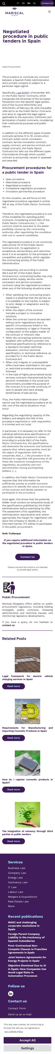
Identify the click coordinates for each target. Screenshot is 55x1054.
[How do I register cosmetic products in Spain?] (27, 774)
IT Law (12, 887)
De (23, 3)
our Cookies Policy (14, 1031)
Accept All (28, 1040)
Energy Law (15, 877)
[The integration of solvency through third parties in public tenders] (27, 825)
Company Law (17, 872)
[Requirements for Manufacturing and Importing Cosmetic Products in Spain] (27, 722)
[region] (27, 1036)
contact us (8, 625)
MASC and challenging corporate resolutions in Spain (23, 926)
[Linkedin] (13, 993)
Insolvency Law (18, 882)
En (29, 3)
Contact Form (17, 1008)
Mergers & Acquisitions (22, 896)
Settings (27, 1048)
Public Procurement (16, 597)
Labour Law (15, 891)
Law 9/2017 (22, 92)
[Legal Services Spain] (14, 12)
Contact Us (47, 3)
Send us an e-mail (20, 1014)
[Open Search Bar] (4, 3)
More (11, 906)
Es (34, 3)
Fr (18, 3)
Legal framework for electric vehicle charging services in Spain (27, 678)
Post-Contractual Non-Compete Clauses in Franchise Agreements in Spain (27, 949)
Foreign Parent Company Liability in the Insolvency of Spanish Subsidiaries (26, 937)
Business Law (16, 868)
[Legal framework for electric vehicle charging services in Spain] (27, 670)
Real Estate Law (18, 901)
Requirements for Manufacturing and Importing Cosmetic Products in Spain (27, 729)
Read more (13, 686)
